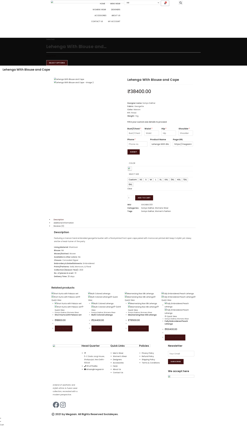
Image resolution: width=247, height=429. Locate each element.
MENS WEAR (115, 3)
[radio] (130, 169)
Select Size (134, 174)
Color (132, 163)
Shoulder (184, 128)
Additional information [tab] (64, 223)
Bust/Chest (134, 128)
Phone (131, 139)
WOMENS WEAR (99, 9)
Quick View (171, 316)
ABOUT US (116, 15)
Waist (148, 128)
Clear (129, 188)
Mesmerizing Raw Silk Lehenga (142, 315)
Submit (133, 152)
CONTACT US (97, 21)
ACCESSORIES (100, 15)
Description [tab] (59, 219)
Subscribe (176, 361)
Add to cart (144, 198)
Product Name (158, 139)
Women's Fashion (163, 211)
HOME (102, 3)
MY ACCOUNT (114, 21)
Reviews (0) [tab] (59, 226)
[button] (181, 3)
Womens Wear (161, 208)
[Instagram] (63, 405)
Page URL (178, 139)
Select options (101, 328)
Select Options (57, 63)
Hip (163, 128)
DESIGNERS (115, 9)
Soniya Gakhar (147, 208)
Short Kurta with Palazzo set (68, 315)
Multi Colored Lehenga (102, 315)
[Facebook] (56, 405)
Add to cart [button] (63, 328)
